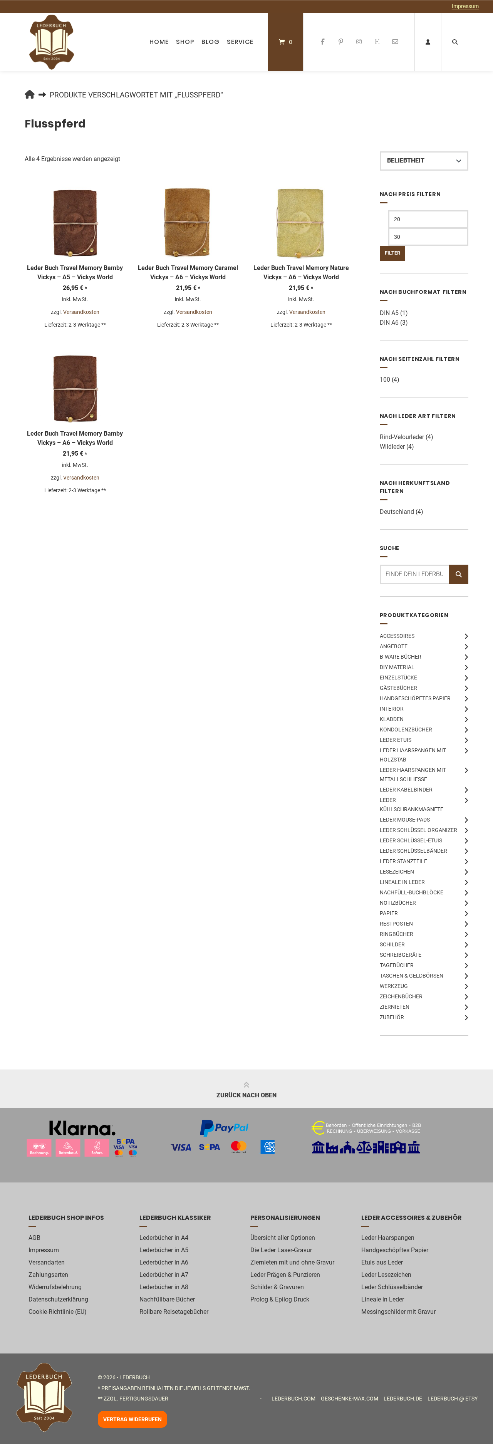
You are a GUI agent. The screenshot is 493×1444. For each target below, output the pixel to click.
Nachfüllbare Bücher (167, 1299)
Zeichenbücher (401, 996)
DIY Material (397, 667)
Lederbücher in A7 (163, 1274)
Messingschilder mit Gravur (398, 1311)
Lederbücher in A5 (163, 1250)
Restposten (396, 924)
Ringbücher (396, 934)
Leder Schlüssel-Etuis (411, 840)
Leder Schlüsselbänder (413, 851)
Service (240, 41)
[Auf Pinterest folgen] (341, 42)
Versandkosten (81, 312)
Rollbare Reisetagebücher (173, 1311)
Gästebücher (398, 688)
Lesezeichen (397, 872)
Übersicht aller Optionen (282, 1237)
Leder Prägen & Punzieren (285, 1274)
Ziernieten (394, 1007)
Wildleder (392, 446)
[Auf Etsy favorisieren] (377, 42)
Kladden (392, 719)
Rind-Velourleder (402, 437)
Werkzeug (394, 986)
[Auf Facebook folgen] (323, 42)
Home (159, 41)
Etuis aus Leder (382, 1262)
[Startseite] (52, 42)
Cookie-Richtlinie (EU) (58, 1311)
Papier (389, 913)
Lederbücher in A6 (163, 1262)
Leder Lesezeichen (386, 1274)
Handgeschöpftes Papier (415, 698)
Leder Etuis (395, 740)
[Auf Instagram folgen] (359, 42)
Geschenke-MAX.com (349, 1398)
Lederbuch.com (293, 1398)
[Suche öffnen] (454, 42)
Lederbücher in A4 (163, 1237)
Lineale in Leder (402, 882)
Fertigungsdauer (143, 1398)
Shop (185, 41)
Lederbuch (134, 1377)
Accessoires (397, 636)
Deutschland (397, 511)
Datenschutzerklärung (58, 1299)
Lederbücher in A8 (163, 1287)
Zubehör (392, 1017)
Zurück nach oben (246, 1095)
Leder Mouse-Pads (405, 820)
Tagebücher (397, 965)
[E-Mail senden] (395, 42)
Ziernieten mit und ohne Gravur (292, 1262)
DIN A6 (389, 322)
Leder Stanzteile (403, 861)
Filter (392, 253)
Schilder (392, 944)
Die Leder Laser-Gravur (281, 1250)
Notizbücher (398, 903)
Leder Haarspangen (387, 1237)
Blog (210, 41)
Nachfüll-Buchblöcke (411, 892)
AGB (34, 1237)
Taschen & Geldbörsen (411, 976)
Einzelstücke (398, 677)
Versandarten (47, 1262)
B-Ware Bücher (400, 657)
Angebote (393, 646)
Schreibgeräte (400, 955)
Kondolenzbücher (406, 729)
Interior (392, 709)
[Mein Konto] (428, 42)
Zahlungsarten (48, 1274)
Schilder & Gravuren (277, 1287)
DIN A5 (389, 313)
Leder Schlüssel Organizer (418, 830)
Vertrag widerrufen (132, 1419)
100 (385, 379)
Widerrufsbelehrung (55, 1287)
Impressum (465, 6)
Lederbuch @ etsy (453, 1398)
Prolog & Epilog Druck (279, 1299)
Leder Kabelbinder (406, 790)
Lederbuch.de (403, 1398)
